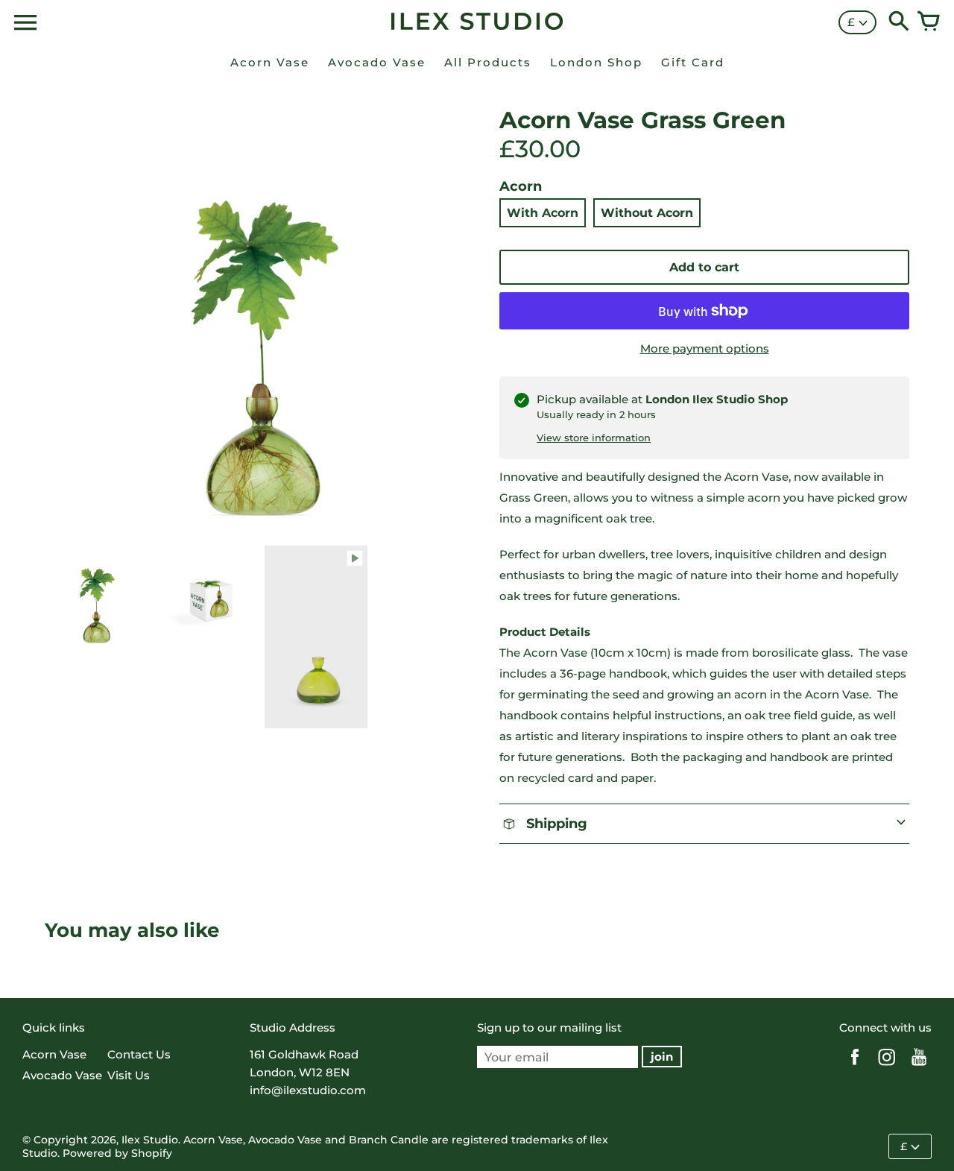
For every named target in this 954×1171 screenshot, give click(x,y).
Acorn (520, 186)
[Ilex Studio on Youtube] (919, 1067)
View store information (594, 438)
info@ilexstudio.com (308, 1090)
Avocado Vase (62, 1075)
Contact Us (139, 1054)
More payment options (704, 348)
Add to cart (704, 267)
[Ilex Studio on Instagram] (887, 1067)
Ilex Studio (149, 1139)
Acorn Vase (54, 1054)
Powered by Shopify (117, 1153)
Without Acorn (647, 213)
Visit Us (128, 1075)
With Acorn (542, 213)
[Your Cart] (928, 22)
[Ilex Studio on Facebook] (855, 1067)
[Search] (899, 22)
